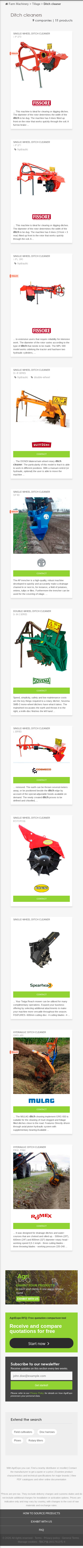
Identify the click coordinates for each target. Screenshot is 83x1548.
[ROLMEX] (41, 1216)
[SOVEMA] (41, 679)
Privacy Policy (37, 1393)
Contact (42, 454)
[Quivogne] (41, 444)
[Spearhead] (41, 984)
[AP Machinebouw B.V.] (41, 561)
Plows (17, 1440)
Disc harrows (47, 1432)
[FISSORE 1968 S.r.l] (41, 102)
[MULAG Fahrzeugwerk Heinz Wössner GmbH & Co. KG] (41, 1100)
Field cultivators (23, 1432)
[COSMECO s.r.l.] (41, 770)
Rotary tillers (36, 1440)
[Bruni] (41, 887)
